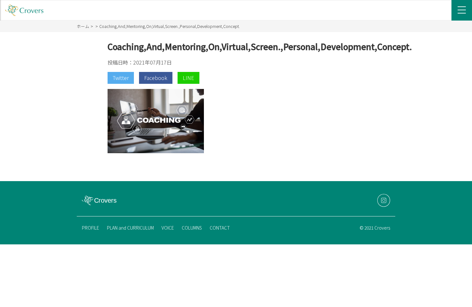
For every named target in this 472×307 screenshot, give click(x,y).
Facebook (155, 78)
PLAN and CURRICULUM (130, 227)
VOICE (168, 227)
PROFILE (90, 227)
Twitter (121, 78)
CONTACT (220, 227)
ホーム (83, 26)
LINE (188, 78)
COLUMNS (192, 227)
